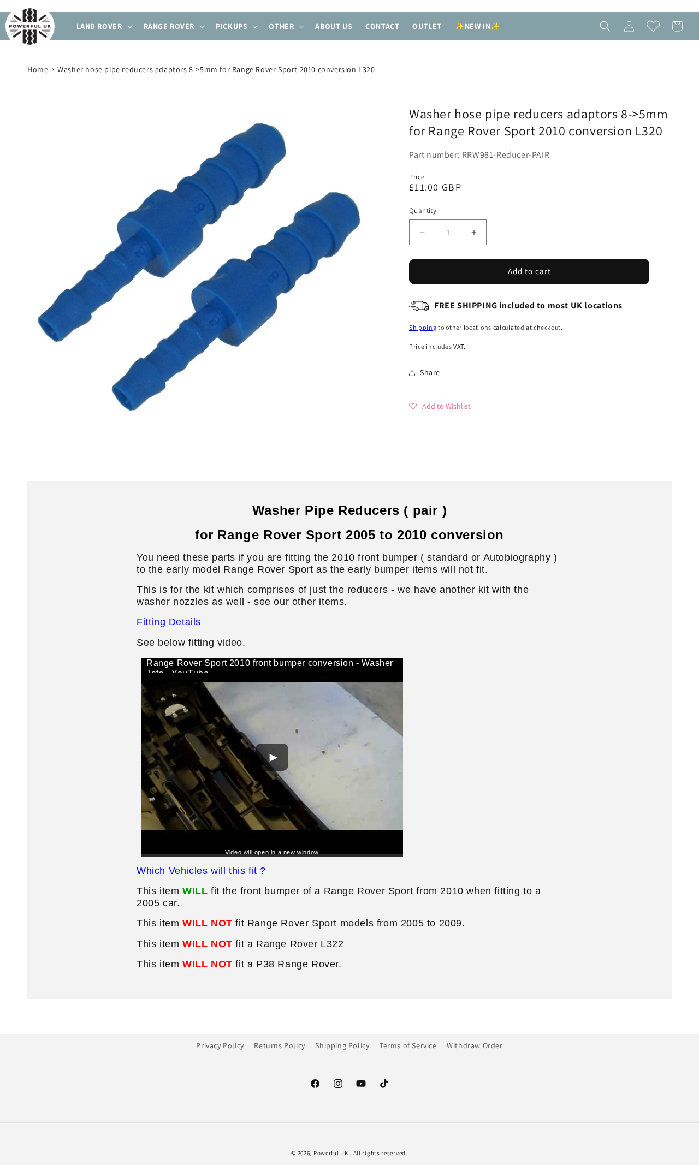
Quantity (422, 211)
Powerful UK (331, 1153)
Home (37, 69)
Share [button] (430, 372)
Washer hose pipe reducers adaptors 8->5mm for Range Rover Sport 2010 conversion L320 (216, 69)
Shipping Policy (342, 1045)
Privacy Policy (220, 1045)
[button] (103, 26)
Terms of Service (408, 1045)
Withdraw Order (474, 1045)
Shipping (423, 327)
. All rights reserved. (378, 1153)
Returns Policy (279, 1045)
